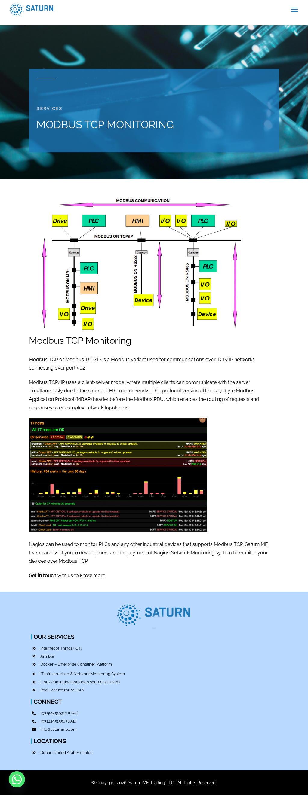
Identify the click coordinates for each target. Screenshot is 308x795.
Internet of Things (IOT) (61, 648)
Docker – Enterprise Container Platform (76, 664)
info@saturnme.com (58, 729)
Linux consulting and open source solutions (80, 682)
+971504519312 (53, 713)
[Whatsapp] (17, 779)
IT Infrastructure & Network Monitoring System (82, 674)
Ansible (47, 656)
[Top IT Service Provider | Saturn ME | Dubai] (154, 603)
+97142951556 (52, 721)
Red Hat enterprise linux (62, 690)
